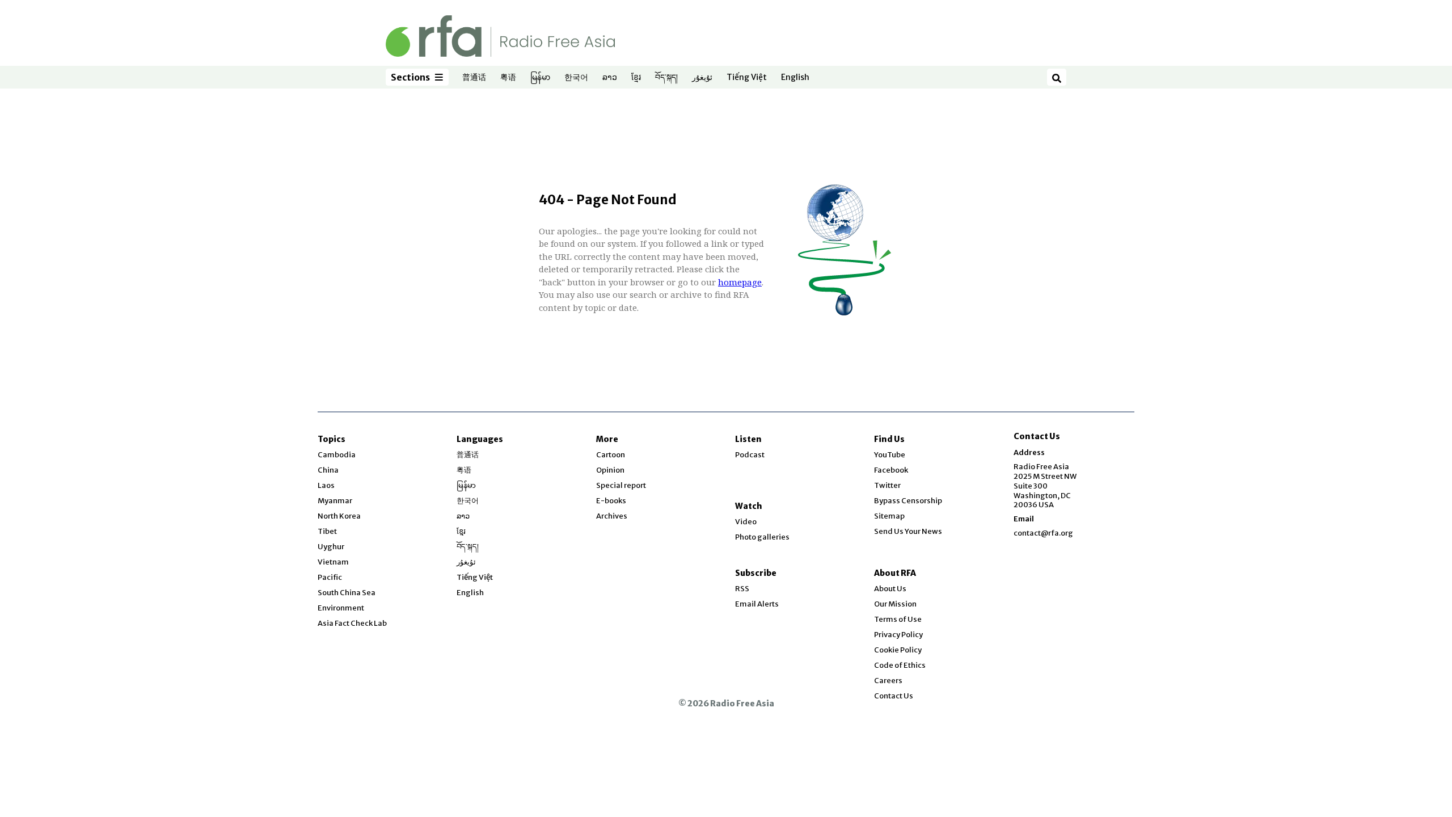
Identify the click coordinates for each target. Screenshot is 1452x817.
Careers (888, 680)
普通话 (474, 77)
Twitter (887, 485)
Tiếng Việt (747, 77)
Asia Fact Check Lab (352, 623)
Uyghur (331, 546)
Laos (326, 485)
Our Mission (895, 604)
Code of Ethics (900, 665)
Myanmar (335, 501)
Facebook (891, 470)
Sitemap (889, 516)
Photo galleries (762, 537)
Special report (621, 485)
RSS (742, 588)
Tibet (327, 531)
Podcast (750, 455)
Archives (611, 516)
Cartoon (610, 455)
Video (746, 522)
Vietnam (333, 562)
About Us (890, 588)
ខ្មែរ (636, 77)
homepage (740, 282)
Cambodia (337, 455)
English (795, 77)
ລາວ (609, 77)
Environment (341, 608)
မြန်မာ (540, 77)
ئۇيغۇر (702, 77)
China (328, 470)
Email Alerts (757, 604)
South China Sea (346, 592)
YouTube (889, 455)
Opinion (610, 470)
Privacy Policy (898, 634)
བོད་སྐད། (666, 77)
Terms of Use (898, 619)
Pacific (330, 577)
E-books (611, 501)
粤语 (508, 77)
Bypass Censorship (908, 501)
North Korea (339, 516)
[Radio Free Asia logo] (500, 35)
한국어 (576, 77)
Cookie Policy (898, 650)
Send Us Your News (908, 531)
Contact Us (893, 696)
